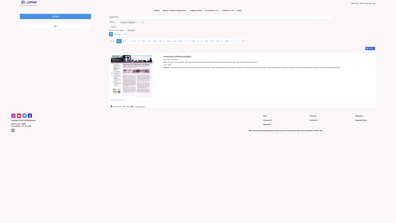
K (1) (169, 41)
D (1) (134, 41)
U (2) (217, 41)
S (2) (206, 41)
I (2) (160, 41)
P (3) (193, 41)
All (111, 34)
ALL (55, 26)
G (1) (149, 41)
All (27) (112, 41)
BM (352, 3)
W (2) (227, 41)
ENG (356, 3)
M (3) (180, 41)
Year (125, 34)
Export (371, 48)
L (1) (174, 41)
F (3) (143, 41)
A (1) (119, 41)
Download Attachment (118, 100)
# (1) (243, 41)
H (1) (154, 41)
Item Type (117, 34)
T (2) (212, 41)
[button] (113, 26)
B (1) (124, 41)
